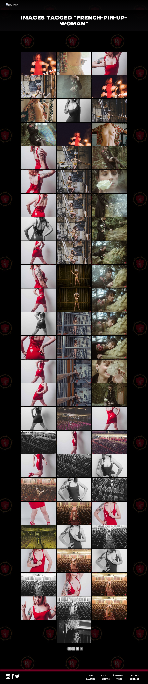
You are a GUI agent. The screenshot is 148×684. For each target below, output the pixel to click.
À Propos (118, 675)
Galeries (134, 675)
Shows (106, 679)
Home (91, 675)
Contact (134, 679)
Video (119, 679)
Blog (103, 675)
